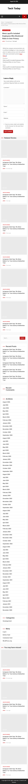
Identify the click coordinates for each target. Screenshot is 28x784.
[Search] (19, 16)
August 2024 (6, 474)
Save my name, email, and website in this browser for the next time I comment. (14, 126)
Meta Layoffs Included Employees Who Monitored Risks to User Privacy (13, 60)
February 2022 (7, 565)
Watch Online (24, 16)
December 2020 (7, 607)
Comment (7, 87)
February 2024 (7, 492)
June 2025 (6, 444)
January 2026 (6, 423)
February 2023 (7, 528)
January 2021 (6, 604)
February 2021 (7, 601)
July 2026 (5, 405)
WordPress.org (7, 641)
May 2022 (5, 556)
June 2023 (6, 516)
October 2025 (7, 432)
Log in (4, 632)
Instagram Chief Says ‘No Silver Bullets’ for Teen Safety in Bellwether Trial (14, 149)
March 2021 (6, 598)
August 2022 (6, 547)
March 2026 (6, 417)
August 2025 (6, 438)
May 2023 (5, 519)
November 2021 (7, 574)
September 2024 (7, 471)
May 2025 (5, 447)
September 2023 (7, 507)
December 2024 (7, 462)
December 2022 (7, 534)
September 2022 (7, 544)
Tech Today (14, 8)
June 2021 (6, 589)
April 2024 (6, 486)
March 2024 (6, 489)
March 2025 (6, 453)
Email (5, 112)
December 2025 (7, 426)
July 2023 (5, 513)
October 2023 (7, 504)
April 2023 (6, 522)
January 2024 (6, 495)
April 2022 (6, 559)
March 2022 (6, 562)
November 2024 (7, 465)
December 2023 (7, 498)
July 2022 (5, 550)
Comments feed (7, 638)
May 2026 (5, 411)
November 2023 (7, 501)
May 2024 (5, 483)
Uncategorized (6, 30)
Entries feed (6, 635)
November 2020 (7, 610)
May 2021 (5, 592)
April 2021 (6, 595)
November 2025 (7, 429)
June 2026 (6, 408)
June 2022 (6, 553)
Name (6, 106)
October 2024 (7, 468)
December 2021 (7, 571)
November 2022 (7, 537)
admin (3, 41)
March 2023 (6, 525)
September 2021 (7, 580)
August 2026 (6, 402)
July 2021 (5, 586)
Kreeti (21, 780)
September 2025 (7, 435)
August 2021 (6, 583)
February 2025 (7, 456)
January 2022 (6, 568)
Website (6, 118)
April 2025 (6, 450)
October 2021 (7, 577)
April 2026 (6, 414)
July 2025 (5, 441)
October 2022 (7, 540)
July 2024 (5, 477)
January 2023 (6, 531)
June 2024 (6, 480)
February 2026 (7, 420)
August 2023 (6, 510)
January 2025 (6, 459)
